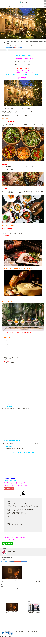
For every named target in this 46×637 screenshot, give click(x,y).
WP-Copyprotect (9, 636)
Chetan (5, 636)
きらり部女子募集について (15, 6)
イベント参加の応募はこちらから (9, 488)
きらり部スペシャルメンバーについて (29, 6)
